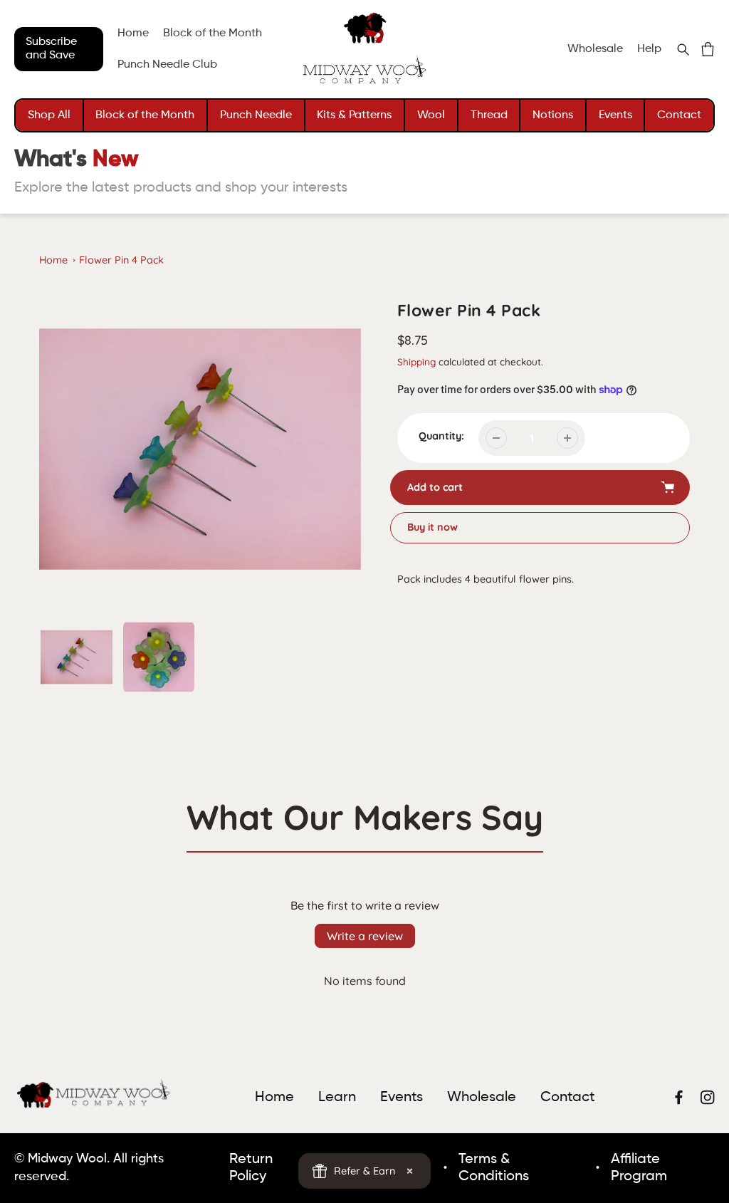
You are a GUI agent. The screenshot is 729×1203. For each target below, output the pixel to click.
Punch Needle (256, 115)
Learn (337, 1097)
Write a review (365, 936)
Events (615, 115)
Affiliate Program (639, 1168)
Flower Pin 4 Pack (121, 260)
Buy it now (432, 527)
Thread (489, 115)
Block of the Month (144, 115)
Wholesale (595, 49)
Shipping (416, 361)
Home (53, 260)
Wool (431, 115)
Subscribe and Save (51, 48)
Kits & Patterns (354, 115)
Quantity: (441, 435)
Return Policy (251, 1168)
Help (649, 49)
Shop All (49, 115)
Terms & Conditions (493, 1168)
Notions (553, 115)
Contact (679, 115)
